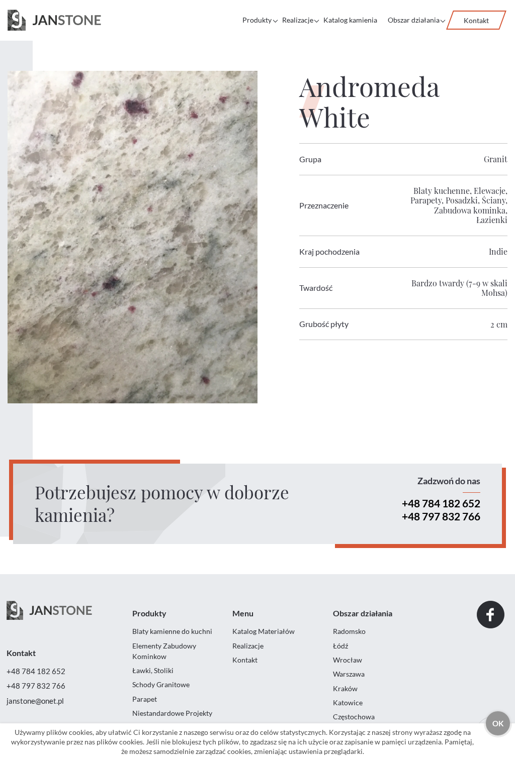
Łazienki (491, 219)
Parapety (426, 200)
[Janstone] (54, 20)
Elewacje (489, 190)
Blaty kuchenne (441, 190)
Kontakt (476, 20)
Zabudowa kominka (469, 210)
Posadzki (462, 200)
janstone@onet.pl (35, 700)
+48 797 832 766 (441, 516)
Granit (495, 159)
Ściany (493, 200)
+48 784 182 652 (441, 503)
